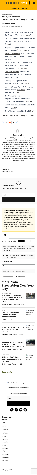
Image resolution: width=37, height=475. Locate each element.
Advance (29, 101)
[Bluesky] (20, 409)
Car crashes (5, 354)
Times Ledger (23, 50)
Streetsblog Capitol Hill (25, 116)
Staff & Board (5, 433)
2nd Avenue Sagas (12, 72)
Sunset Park (5, 340)
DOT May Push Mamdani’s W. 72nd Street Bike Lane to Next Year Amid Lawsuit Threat (13, 298)
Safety (4, 310)
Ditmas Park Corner (21, 68)
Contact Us (5, 429)
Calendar (4, 426)
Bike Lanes (21, 90)
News (8, 44)
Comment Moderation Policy (5, 448)
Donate (33, 8)
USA (3, 8)
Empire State (15, 8)
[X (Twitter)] (12, 409)
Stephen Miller (9, 23)
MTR (27, 83)
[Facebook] (16, 409)
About (3, 422)
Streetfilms (25, 8)
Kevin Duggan (6, 349)
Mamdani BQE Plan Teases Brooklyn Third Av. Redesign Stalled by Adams (13, 344)
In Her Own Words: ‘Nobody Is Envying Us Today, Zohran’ (13, 329)
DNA (31, 111)
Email (4, 195)
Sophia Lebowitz (7, 304)
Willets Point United (12, 54)
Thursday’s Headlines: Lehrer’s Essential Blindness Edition (11, 314)
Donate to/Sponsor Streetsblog (5, 439)
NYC (7, 8)
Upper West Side (6, 293)
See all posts (7, 372)
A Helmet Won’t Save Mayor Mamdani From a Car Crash (11, 359)
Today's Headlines (7, 14)
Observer (26, 35)
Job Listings (5, 460)
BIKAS (16, 92)
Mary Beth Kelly (7, 334)
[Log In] (29, 3)
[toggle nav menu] (34, 3)
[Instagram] (25, 409)
